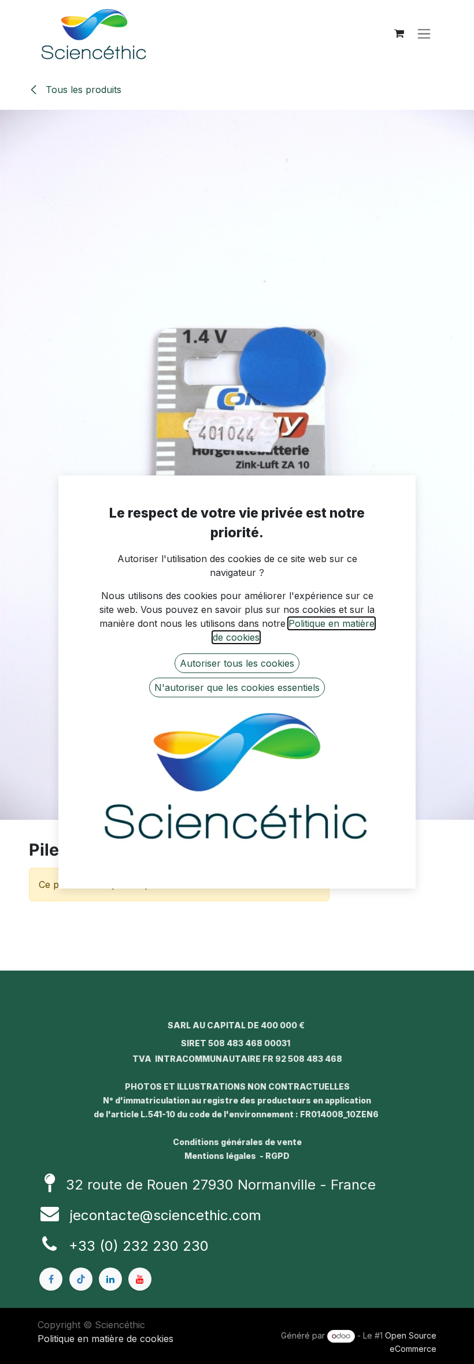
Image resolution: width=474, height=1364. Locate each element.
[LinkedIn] (110, 1279)
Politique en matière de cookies (105, 1338)
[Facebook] (50, 1279)
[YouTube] (139, 1279)
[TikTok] (80, 1279)
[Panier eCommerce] (399, 33)
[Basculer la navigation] (424, 34)
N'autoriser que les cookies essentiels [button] (237, 687)
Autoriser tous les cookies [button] (237, 663)
